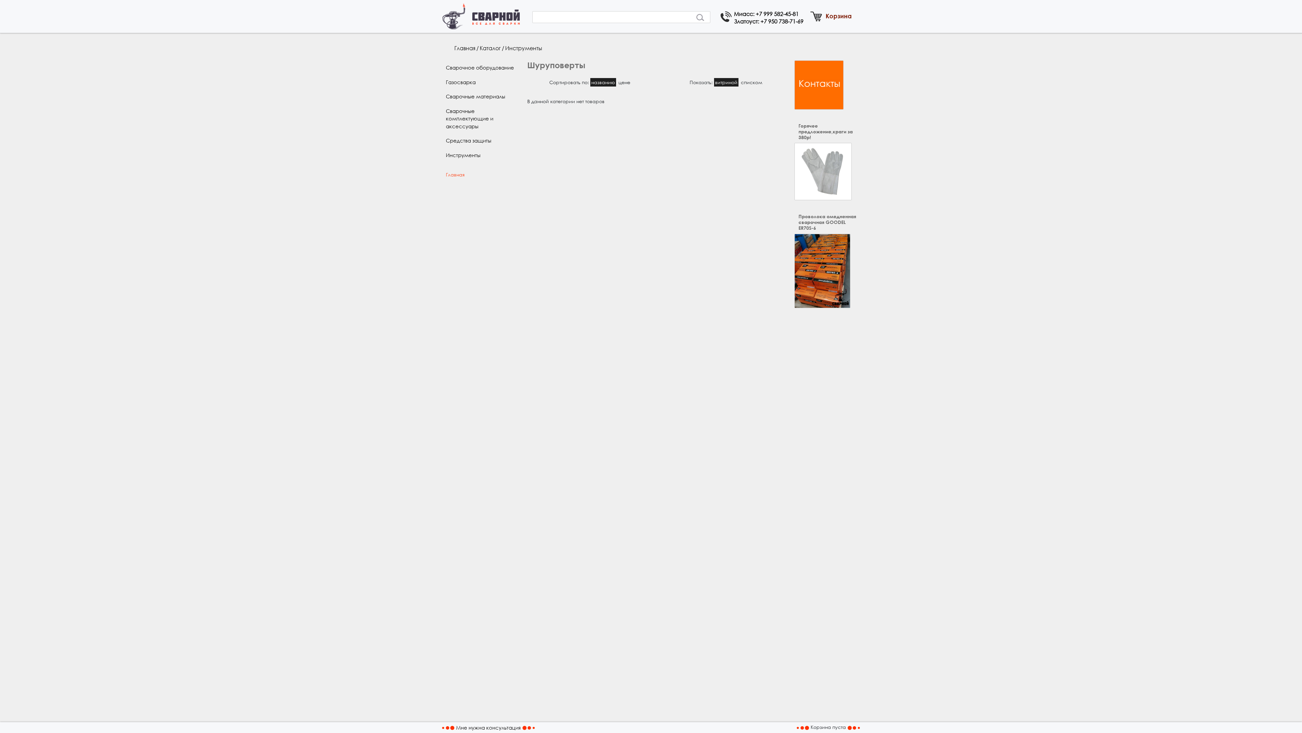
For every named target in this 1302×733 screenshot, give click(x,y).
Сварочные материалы (475, 96)
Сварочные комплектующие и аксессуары (469, 119)
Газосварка (461, 82)
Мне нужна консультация (488, 727)
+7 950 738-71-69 (782, 21)
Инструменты (523, 48)
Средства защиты (468, 140)
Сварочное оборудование (480, 67)
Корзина (839, 16)
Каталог (490, 48)
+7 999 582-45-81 (777, 13)
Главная (464, 48)
